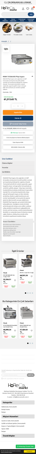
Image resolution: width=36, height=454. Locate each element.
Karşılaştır (26, 137)
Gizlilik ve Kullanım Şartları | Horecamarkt (13, 423)
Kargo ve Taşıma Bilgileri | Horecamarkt (12, 426)
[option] (6, 29)
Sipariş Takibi (5, 429)
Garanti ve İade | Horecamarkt (10, 421)
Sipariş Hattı (18, 132)
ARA (31, 14)
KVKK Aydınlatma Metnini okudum (13, 378)
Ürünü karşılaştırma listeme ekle (15, 137)
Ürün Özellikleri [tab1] (7, 159)
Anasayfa (4, 41)
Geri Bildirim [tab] (6, 172)
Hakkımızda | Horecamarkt (9, 407)
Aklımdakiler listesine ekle (18, 147)
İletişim (3, 412)
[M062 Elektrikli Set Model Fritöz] (26, 312)
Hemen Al (18, 118)
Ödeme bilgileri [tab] (7, 163)
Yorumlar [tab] (5, 167)
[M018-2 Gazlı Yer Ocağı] (26, 261)
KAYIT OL (30, 375)
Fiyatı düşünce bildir (18, 142)
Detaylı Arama (5, 409)
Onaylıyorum (29, 451)
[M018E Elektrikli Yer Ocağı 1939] (9, 262)
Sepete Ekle (18, 112)
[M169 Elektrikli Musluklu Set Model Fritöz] (9, 312)
